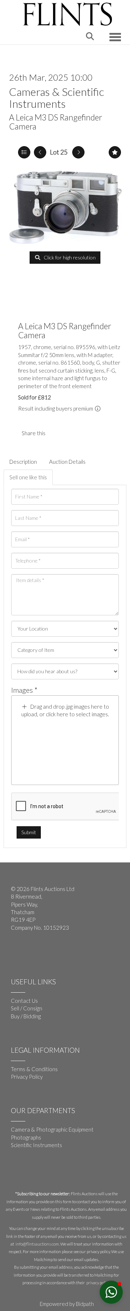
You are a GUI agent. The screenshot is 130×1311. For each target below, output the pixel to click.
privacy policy (97, 1282)
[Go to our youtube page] (32, 951)
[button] (111, 1292)
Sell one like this (28, 477)
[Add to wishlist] (115, 152)
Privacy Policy (27, 1076)
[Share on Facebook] (57, 433)
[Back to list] (24, 152)
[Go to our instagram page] (72, 433)
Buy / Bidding (26, 1016)
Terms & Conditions (34, 1069)
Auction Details (67, 461)
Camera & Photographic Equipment (52, 1129)
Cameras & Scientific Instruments (56, 97)
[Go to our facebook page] (18, 951)
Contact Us (24, 1000)
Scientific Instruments (36, 1145)
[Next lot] (78, 152)
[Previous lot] (40, 152)
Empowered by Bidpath (67, 1304)
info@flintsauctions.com (37, 1244)
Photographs (26, 1137)
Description (23, 461)
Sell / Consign (26, 1008)
